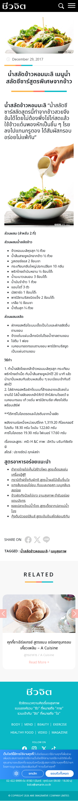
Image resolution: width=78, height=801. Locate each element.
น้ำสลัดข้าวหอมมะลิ (34, 551)
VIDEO (42, 732)
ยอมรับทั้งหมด (59, 773)
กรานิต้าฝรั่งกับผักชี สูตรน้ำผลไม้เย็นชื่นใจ (40, 480)
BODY (15, 724)
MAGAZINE (60, 732)
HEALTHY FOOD (22, 732)
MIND (28, 724)
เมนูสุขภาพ (58, 551)
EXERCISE (60, 724)
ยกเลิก (33, 773)
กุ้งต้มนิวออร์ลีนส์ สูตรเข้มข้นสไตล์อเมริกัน (40, 516)
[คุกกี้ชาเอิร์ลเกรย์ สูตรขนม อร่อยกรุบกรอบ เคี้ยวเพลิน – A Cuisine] (39, 631)
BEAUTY (43, 724)
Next (75, 613)
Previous (3, 613)
